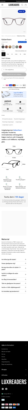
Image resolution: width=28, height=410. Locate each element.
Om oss (3, 354)
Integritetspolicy (6, 361)
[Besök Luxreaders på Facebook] (6, 389)
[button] (22, 5)
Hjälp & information (8, 345)
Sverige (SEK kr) (7, 393)
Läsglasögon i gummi (7, 125)
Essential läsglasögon (19, 119)
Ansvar (3, 356)
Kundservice (5, 349)
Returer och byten (6, 351)
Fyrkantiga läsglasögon (8, 122)
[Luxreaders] (14, 5)
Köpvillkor (4, 359)
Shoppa (4, 369)
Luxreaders (7, 396)
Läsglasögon (18, 122)
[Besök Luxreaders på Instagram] (3, 389)
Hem (3, 36)
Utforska (4, 375)
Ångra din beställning (7, 364)
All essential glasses (10, 36)
